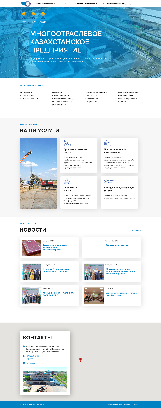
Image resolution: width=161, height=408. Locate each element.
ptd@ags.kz (31, 363)
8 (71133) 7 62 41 (33, 359)
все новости (136, 230)
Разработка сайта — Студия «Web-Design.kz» (123, 404)
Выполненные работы (94, 4)
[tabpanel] (31, 97)
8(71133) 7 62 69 (33, 356)
